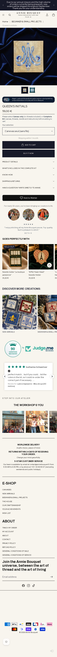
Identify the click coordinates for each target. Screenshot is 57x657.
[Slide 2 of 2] (32, 90)
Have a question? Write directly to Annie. (21, 188)
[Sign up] (52, 577)
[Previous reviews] (5, 376)
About (5, 535)
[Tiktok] (33, 585)
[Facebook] (23, 585)
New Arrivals (8, 493)
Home (5, 21)
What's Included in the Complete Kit (19, 168)
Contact (6, 539)
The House (7, 501)
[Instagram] (28, 585)
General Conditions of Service (16, 555)
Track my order (9, 528)
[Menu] (3, 15)
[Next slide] (54, 5)
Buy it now (28, 153)
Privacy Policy (9, 543)
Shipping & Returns (11, 181)
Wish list (6, 513)
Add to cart (30, 145)
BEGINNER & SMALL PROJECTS (26, 21)
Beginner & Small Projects (14, 497)
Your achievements (11, 509)
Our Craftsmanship (11, 505)
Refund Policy (9, 547)
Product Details (10, 162)
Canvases (6, 489)
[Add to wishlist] (24, 248)
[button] (28, 376)
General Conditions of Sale (15, 551)
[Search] (9, 15)
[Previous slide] (3, 5)
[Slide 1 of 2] (24, 90)
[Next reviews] (52, 376)
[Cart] (53, 15)
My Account (8, 531)
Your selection (7, 125)
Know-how (7, 175)
